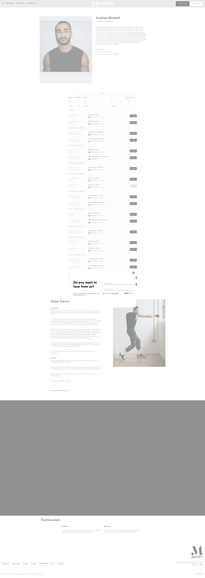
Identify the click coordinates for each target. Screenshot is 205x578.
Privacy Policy (115, 293)
